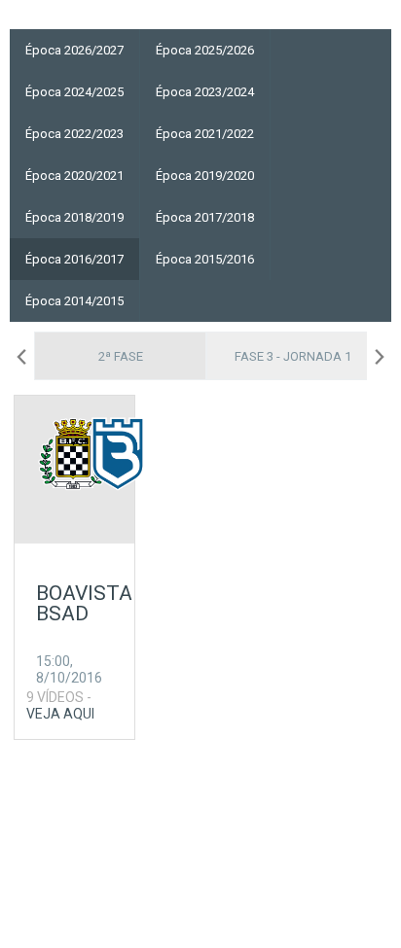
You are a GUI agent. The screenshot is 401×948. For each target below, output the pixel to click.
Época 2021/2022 (205, 133)
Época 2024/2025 (74, 92)
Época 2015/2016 (205, 259)
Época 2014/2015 (74, 301)
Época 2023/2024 (205, 92)
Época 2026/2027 (74, 50)
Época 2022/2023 (74, 133)
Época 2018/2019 (74, 217)
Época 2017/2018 (205, 217)
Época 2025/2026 (205, 50)
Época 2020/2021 (74, 175)
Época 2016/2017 (74, 259)
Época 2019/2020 (205, 175)
